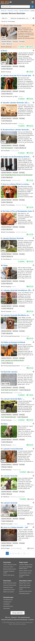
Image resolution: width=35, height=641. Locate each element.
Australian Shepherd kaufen (8, 572)
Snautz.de (3, 10)
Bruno (5, 50)
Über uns (7, 617)
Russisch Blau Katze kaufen (24, 588)
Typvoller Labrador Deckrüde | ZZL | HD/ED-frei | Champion (15, 103)
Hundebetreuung (7, 599)
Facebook (31, 619)
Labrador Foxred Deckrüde (13, 449)
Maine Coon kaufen (8, 592)
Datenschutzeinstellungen (21, 619)
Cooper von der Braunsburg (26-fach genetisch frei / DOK (15, 157)
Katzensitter (6, 608)
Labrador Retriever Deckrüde (13, 238)
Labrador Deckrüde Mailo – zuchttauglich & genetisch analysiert (14, 400)
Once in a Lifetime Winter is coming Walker (14, 185)
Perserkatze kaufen (24, 593)
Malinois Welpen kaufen (25, 570)
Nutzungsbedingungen (24, 617)
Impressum (14, 617)
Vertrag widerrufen (17, 613)
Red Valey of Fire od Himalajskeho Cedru (17, 211)
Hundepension (7, 602)
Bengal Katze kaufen (24, 583)
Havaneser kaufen (8, 567)
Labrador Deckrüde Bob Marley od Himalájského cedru (14, 316)
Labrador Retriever (24, 10)
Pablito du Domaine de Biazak (14, 342)
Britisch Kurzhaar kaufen (10, 583)
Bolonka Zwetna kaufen (9, 569)
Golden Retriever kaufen (10, 564)
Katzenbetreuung (8, 606)
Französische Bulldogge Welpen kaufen (25, 567)
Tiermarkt (10, 10)
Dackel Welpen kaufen (25, 573)
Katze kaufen (7, 581)
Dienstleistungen (8, 597)
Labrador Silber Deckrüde (12, 26)
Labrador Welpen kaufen (26, 564)
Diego (5, 265)
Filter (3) (4, 18)
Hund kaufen (7, 562)
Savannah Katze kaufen (9, 585)
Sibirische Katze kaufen (25, 591)
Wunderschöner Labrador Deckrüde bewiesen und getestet (15, 130)
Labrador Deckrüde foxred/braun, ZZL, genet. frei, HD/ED (16, 291)
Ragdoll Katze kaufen (9, 589)
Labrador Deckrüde (10, 476)
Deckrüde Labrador (10, 372)
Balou (5, 424)
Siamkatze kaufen (8, 587)
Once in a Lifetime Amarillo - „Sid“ (15, 527)
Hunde (16, 10)
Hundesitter (6, 604)
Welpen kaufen (23, 562)
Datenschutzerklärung (7, 619)
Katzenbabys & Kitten (25, 581)
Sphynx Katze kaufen (25, 585)
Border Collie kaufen (8, 575)
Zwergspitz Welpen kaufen (24, 576)
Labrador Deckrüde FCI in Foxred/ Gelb (17, 75)
